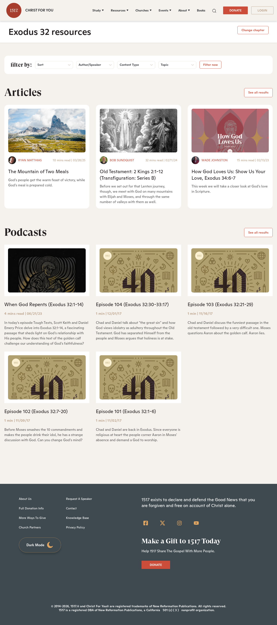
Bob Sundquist (122, 160)
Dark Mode (35, 545)
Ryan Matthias (30, 160)
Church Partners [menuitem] (30, 527)
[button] (214, 10)
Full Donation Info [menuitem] (31, 508)
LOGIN (262, 10)
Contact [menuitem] (71, 508)
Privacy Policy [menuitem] (75, 527)
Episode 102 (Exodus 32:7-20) (36, 411)
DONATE (235, 10)
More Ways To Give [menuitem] (32, 518)
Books (201, 10)
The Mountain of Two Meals (38, 171)
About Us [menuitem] (25, 499)
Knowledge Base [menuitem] (77, 518)
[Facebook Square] (146, 523)
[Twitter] (162, 523)
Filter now (210, 65)
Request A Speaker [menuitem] (79, 499)
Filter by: (21, 64)
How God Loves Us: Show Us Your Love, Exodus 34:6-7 (228, 174)
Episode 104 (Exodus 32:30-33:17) (132, 304)
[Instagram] (179, 523)
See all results (258, 92)
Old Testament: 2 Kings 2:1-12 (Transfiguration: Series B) (131, 174)
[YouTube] (196, 523)
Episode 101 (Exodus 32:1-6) (126, 411)
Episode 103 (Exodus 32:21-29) (220, 304)
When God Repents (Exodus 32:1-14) (43, 304)
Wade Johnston (214, 160)
